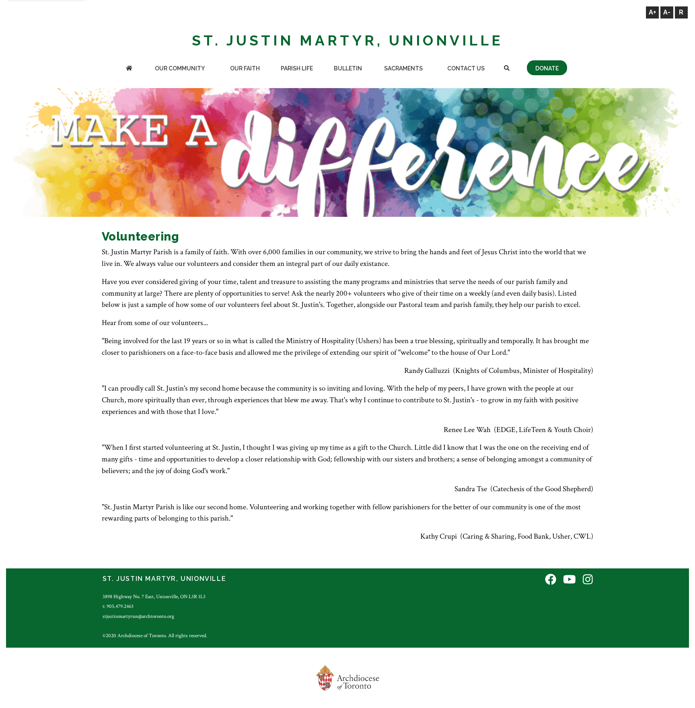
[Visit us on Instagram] (588, 579)
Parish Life (297, 68)
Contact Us (466, 68)
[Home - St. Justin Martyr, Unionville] (129, 69)
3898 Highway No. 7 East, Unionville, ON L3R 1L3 (154, 596)
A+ (652, 12)
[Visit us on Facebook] (550, 579)
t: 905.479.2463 (118, 606)
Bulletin (348, 68)
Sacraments (403, 68)
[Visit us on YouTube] (569, 579)
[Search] (507, 69)
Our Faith (245, 68)
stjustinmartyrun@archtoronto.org (138, 616)
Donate (547, 68)
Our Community (180, 68)
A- (666, 12)
